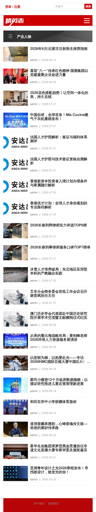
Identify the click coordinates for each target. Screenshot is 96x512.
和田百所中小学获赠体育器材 (53, 402)
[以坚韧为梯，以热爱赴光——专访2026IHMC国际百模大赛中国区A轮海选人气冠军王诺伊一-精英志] (15, 362)
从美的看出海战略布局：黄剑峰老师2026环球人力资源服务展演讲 (58, 337)
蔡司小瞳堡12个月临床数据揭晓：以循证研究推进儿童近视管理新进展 (59, 382)
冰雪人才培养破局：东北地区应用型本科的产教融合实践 (58, 271)
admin (34, 60)
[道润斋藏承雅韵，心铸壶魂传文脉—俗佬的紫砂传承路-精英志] (15, 429)
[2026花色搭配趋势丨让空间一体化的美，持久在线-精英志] (15, 97)
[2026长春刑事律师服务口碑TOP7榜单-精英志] (15, 252)
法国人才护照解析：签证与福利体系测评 (58, 139)
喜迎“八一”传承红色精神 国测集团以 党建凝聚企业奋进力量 (59, 73)
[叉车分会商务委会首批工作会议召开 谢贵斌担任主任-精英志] (15, 296)
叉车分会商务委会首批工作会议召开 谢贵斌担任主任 (58, 293)
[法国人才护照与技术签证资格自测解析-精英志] (15, 164)
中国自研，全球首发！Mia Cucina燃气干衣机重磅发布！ (59, 117)
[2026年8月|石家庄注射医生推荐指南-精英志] (15, 53)
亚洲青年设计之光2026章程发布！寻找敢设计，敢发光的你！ (59, 470)
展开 (86, 20)
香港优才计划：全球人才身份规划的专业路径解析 (58, 205)
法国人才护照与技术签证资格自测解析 (58, 161)
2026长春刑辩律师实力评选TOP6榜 (58, 225)
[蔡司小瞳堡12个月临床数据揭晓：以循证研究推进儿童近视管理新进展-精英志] (15, 384)
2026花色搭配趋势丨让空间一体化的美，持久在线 (59, 95)
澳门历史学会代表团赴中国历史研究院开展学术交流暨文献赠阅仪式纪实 (58, 315)
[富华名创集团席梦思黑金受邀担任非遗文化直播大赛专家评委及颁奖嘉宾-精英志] (15, 451)
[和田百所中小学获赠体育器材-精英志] (15, 406)
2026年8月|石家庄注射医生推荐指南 (59, 49)
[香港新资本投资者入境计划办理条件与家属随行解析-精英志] (15, 186)
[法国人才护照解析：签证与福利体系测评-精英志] (15, 142)
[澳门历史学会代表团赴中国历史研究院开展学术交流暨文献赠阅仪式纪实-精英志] (15, 318)
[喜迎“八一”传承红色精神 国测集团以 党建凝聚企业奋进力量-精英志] (15, 75)
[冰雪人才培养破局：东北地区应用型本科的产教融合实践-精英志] (15, 274)
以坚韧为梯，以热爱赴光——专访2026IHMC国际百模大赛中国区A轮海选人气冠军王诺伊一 (59, 362)
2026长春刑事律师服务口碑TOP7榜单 (60, 247)
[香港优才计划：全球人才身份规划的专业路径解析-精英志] (15, 208)
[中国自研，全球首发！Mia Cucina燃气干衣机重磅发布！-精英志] (15, 120)
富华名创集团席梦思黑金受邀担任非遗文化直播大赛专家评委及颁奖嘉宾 (58, 448)
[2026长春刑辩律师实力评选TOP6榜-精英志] (15, 230)
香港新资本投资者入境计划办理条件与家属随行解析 (58, 183)
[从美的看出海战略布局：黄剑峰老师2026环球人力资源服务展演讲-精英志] (15, 340)
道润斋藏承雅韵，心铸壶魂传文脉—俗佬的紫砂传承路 (58, 426)
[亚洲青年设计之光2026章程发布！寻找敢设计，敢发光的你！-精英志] (15, 473)
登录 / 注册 (12, 6)
